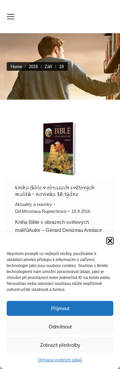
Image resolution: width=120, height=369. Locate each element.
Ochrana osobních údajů (60, 360)
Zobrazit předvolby (60, 345)
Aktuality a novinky (33, 204)
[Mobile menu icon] (11, 17)
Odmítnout (60, 326)
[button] (110, 240)
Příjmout (60, 308)
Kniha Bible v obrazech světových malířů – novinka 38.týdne (55, 190)
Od (40, 211)
